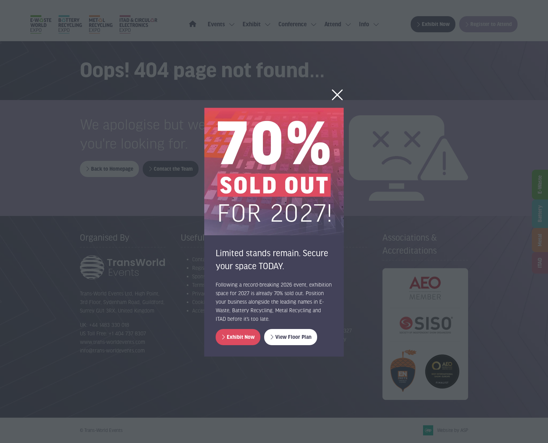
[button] (337, 95)
